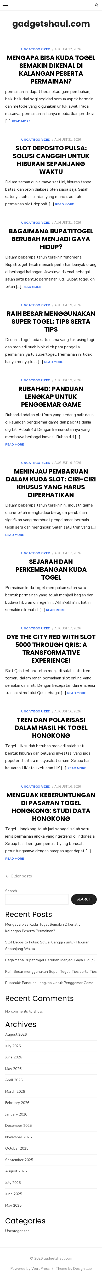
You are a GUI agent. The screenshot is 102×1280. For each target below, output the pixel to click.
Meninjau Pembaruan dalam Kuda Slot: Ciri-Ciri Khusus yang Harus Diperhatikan (51, 483)
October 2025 (16, 1148)
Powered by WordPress (30, 1268)
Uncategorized (35, 49)
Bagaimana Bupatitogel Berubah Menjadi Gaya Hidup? (51, 239)
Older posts (21, 876)
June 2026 (13, 1057)
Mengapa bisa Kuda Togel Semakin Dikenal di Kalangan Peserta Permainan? (51, 69)
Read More (21, 121)
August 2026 (16, 1034)
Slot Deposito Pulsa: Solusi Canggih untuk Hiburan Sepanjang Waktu (51, 160)
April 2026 (13, 1080)
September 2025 (19, 1159)
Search (11, 890)
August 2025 (16, 1171)
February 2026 (17, 1102)
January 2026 (16, 1114)
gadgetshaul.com (51, 24)
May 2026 (13, 1068)
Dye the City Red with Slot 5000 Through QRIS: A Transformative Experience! (51, 649)
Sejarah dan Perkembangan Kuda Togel (51, 569)
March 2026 (15, 1091)
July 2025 (13, 1182)
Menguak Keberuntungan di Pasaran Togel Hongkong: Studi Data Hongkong (51, 807)
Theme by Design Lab (73, 1268)
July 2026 (13, 1045)
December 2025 (18, 1125)
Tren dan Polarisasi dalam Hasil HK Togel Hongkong (51, 728)
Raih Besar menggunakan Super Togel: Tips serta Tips (51, 321)
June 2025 (13, 1193)
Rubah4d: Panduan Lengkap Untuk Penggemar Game (51, 396)
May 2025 (13, 1205)
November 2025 (18, 1137)
